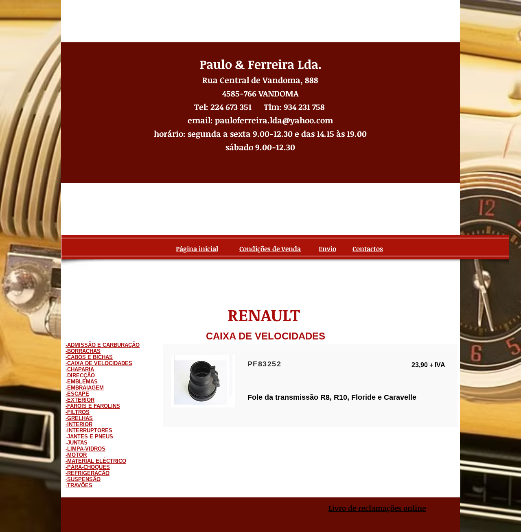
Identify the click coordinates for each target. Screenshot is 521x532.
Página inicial (197, 248)
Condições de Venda (270, 248)
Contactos (367, 248)
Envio (327, 248)
